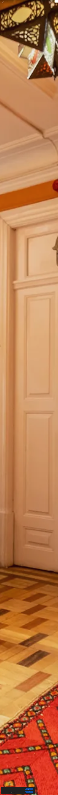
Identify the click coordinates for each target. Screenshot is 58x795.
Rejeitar (29, 791)
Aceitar (29, 789)
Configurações (12, 792)
